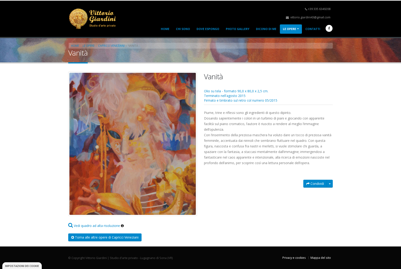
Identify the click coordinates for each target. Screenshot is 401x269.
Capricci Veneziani (111, 45)
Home (165, 29)
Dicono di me (266, 29)
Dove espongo (208, 29)
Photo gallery (237, 29)
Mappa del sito (320, 258)
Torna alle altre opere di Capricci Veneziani (106, 237)
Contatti (312, 29)
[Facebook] (329, 28)
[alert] (22, 265)
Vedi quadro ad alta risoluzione (96, 225)
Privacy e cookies (294, 258)
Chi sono (183, 29)
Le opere (289, 29)
